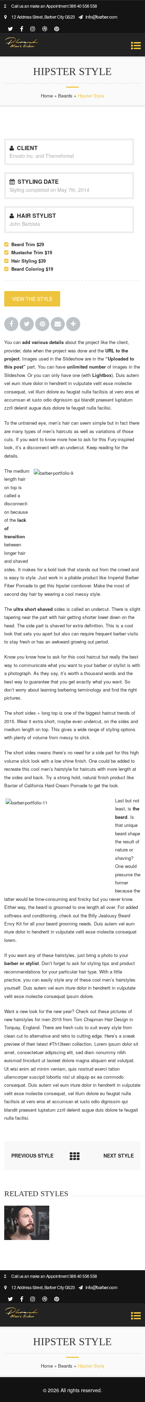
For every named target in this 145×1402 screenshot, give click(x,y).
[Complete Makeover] (26, 1238)
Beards (65, 95)
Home (47, 95)
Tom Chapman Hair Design (101, 1019)
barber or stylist (110, 665)
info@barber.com (102, 16)
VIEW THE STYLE (32, 298)
